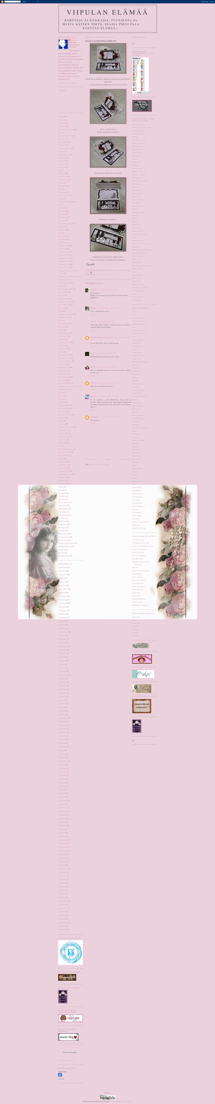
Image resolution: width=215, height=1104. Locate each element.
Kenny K (61, 295)
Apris (92, 353)
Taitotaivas (136, 500)
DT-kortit (61, 173)
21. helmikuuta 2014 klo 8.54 (105, 353)
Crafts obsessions (138, 355)
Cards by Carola (138, 133)
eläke (60, 189)
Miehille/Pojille (63, 367)
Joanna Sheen (63, 242)
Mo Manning (62, 370)
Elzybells (135, 365)
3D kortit (61, 120)
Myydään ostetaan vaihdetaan (69, 386)
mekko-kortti (62, 364)
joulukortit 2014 (64, 255)
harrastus (61, 214)
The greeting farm (138, 506)
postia (60, 421)
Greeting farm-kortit (65, 201)
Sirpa (92, 289)
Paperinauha (136, 456)
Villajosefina (136, 300)
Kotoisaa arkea (137, 206)
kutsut (60, 320)
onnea (60, 399)
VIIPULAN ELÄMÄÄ (108, 12)
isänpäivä (61, 239)
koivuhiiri (94, 417)
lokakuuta (61, 585)
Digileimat (62, 164)
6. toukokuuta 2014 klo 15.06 (108, 417)
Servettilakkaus (63, 455)
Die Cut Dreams (138, 552)
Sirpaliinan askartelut (139, 287)
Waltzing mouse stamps (140, 522)
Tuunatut (61, 530)
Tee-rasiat (61, 499)
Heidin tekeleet (137, 146)
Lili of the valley (64, 342)
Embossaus (62, 192)
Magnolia (135, 424)
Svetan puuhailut (138, 297)
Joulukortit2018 (63, 279)
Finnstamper (136, 371)
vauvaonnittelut (63, 537)
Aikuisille (61, 123)
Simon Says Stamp (138, 580)
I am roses (136, 387)
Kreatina (135, 412)
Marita (93, 396)
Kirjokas (135, 399)
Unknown (94, 382)
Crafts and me (137, 352)
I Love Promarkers (139, 555)
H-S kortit (61, 208)
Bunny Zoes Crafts (138, 330)
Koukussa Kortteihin (65, 314)
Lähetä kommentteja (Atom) (100, 464)
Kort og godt (136, 409)
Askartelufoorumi (138, 318)
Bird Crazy (62, 139)
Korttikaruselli (137, 193)
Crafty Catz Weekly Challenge (142, 546)
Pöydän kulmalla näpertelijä (101, 337)
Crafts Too (62, 157)
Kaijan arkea (136, 162)
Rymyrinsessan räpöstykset (141, 265)
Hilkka (93, 366)
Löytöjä (61, 352)
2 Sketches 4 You (138, 539)
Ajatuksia (61, 126)
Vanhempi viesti (125, 459)
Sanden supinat (137, 268)
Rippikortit (62, 443)
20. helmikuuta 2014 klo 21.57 (109, 308)
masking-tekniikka (64, 361)
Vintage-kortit (63, 540)
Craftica (135, 349)
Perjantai (135, 629)
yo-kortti (61, 549)
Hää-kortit (62, 230)
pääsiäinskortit (63, 430)
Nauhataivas (136, 434)
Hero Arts (61, 220)
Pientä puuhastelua (139, 253)
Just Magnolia (137, 558)
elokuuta (61, 578)
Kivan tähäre (136, 402)
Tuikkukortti (62, 524)
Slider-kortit (62, 461)
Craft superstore (138, 346)
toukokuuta (62, 567)
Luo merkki (61, 1079)
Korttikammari (137, 190)
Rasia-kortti (62, 439)
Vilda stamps (136, 515)
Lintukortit (62, 345)
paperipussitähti (64, 408)
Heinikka (135, 380)
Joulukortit (62, 248)
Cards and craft (137, 333)
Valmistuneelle (63, 534)
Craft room (136, 343)
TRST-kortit (62, 521)
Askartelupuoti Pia (138, 324)
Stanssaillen (62, 468)
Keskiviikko (136, 623)
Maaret (134, 209)
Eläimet (61, 183)
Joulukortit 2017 (64, 264)
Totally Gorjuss (137, 602)
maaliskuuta (62, 603)
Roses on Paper (137, 577)
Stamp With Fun (138, 589)
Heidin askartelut (138, 143)
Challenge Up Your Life (140, 543)
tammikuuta (62, 596)
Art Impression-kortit (65, 129)
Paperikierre (136, 453)
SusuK (134, 294)
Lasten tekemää (63, 333)
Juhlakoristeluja (64, 283)
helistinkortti (62, 217)
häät (59, 233)
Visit (66, 1060)
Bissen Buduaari (138, 130)
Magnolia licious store (140, 427)
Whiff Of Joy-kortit (64, 546)
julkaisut (61, 286)
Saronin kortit (137, 281)
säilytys (60, 486)
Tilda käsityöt (63, 508)
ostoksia (61, 402)
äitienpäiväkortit (64, 556)
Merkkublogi (136, 224)
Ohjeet (60, 395)
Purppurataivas (137, 468)
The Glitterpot (137, 503)
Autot (60, 132)
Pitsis (134, 259)
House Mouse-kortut (65, 223)
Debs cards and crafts (140, 362)
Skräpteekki (136, 481)
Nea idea (135, 437)
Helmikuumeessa (138, 149)
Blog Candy (62, 142)
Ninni (134, 237)
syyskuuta (61, 581)
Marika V (94, 308)
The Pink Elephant (138, 599)
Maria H (135, 215)
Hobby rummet (137, 383)
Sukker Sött (136, 596)
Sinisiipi (135, 478)
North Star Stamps (138, 440)
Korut (60, 311)
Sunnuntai (135, 635)
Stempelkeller (137, 490)
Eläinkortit (62, 186)
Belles (134, 327)
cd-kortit (61, 151)
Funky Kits (136, 374)
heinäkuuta (62, 574)
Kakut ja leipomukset (65, 289)
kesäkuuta (61, 571)
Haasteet (61, 211)
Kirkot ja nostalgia (64, 301)
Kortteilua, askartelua (140, 181)
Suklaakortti (62, 477)
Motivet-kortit (63, 374)
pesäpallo (61, 417)
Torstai (134, 626)
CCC (134, 336)
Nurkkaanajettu (137, 240)
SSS (133, 484)
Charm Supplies (138, 340)
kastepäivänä (63, 292)
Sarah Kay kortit (64, 452)
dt (59, 170)
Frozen (60, 198)
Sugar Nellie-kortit (64, 474)
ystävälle (61, 552)
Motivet (134, 431)
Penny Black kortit (64, 414)
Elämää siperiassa (138, 140)
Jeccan (134, 159)
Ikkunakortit (62, 236)
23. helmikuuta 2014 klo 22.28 (107, 367)
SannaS (135, 272)
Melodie (135, 221)
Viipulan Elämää (62, 1071)
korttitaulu (62, 308)
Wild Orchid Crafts (139, 528)
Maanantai (136, 617)
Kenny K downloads (139, 396)
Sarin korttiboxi (137, 275)
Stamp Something (138, 586)
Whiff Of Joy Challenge (140, 605)
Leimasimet (62, 336)
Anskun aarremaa (138, 124)
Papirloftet (136, 462)
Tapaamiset (62, 493)
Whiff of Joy (136, 525)
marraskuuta (62, 589)
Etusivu (107, 459)
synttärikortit (62, 483)
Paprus (134, 465)
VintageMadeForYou (120, 1101)
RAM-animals (63, 433)
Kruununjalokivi (138, 415)
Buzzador (61, 145)
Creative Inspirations (139, 549)
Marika (134, 218)
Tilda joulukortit (64, 502)
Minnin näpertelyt (138, 231)
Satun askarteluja (138, 284)
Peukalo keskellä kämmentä (142, 250)
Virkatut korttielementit (66, 543)
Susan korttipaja (138, 290)
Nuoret (60, 392)
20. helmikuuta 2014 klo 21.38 (106, 289)
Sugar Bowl (136, 592)
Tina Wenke (62, 512)
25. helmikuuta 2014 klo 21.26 (107, 396)
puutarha (61, 424)
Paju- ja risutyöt (64, 405)
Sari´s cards (136, 278)
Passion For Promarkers (141, 570)
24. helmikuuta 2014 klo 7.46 (109, 382)
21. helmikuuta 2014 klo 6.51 (104, 321)
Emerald (135, 368)
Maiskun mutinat (138, 212)
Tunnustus (61, 527)
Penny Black (62, 411)
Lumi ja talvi (62, 348)
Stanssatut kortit (64, 471)
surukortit (61, 480)
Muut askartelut (63, 377)
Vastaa (92, 301)
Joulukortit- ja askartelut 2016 (69, 276)
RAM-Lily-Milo (63, 436)
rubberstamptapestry (65, 449)
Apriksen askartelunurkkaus (142, 127)
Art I (133, 314)
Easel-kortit (62, 176)
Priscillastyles (137, 574)
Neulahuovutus (63, 389)
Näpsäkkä (135, 443)
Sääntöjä (61, 490)
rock (59, 446)
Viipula (74, 40)
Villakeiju (135, 518)
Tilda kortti (62, 505)
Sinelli (134, 474)
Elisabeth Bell (63, 179)
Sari (92, 321)
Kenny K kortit (63, 298)
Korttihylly (136, 187)
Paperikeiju (136, 449)
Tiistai (134, 620)
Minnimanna (136, 228)
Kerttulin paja (137, 168)
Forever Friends (64, 195)
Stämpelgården (137, 493)
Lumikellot (136, 421)
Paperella (135, 446)
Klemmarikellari (138, 405)
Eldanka (135, 137)
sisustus (61, 458)
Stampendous (63, 465)
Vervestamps (136, 512)
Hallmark (135, 377)
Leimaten (61, 339)
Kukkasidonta (63, 317)
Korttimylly (136, 196)
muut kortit (62, 380)
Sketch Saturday (138, 583)
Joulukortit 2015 (64, 258)
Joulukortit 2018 (64, 267)
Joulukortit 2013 (64, 252)
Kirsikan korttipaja (138, 174)
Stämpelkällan (137, 496)
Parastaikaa (136, 246)
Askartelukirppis (138, 321)
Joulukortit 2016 (64, 261)
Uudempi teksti (90, 459)
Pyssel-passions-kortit (66, 427)
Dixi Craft (61, 167)
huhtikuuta (62, 607)
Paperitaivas (136, 459)
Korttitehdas (136, 203)
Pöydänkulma (137, 262)
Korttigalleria (137, 184)
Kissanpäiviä (136, 177)
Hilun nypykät (137, 152)
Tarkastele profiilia (67, 83)
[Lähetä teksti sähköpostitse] (90, 272)
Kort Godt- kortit (64, 304)
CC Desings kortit (64, 148)
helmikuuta (62, 599)
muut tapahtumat (64, 383)
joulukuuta (62, 592)
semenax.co (134, 40)
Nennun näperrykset (139, 234)
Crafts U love (137, 358)
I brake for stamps (138, 390)
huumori (61, 226)
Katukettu (135, 165)
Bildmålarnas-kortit (65, 135)
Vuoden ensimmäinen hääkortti (100, 40)
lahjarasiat (62, 326)
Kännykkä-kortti (64, 323)
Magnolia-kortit (63, 355)
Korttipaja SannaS (138, 199)
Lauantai (135, 632)
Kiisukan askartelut (139, 171)
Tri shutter (62, 518)
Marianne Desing (64, 358)
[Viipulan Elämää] (60, 1076)
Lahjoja (61, 330)
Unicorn (135, 509)
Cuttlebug (61, 161)
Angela (134, 311)
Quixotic (135, 471)
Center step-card (64, 154)
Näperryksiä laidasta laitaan (142, 243)
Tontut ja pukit (63, 515)
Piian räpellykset (138, 256)
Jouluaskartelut (63, 245)
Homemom (136, 155)
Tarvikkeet (62, 496)
